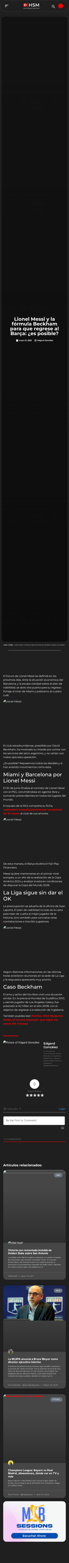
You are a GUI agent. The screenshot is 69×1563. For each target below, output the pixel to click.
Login (62, 1108)
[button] (6, 5)
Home (5, 645)
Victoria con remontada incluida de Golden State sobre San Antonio (30, 1252)
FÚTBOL (11, 645)
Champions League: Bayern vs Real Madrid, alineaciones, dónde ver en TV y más (33, 1473)
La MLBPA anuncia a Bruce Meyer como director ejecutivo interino (33, 1360)
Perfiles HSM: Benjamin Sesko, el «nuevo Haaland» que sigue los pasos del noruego (33, 1019)
